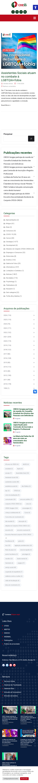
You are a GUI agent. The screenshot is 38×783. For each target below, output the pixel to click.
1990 (5, 388)
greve (21, 541)
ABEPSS (7, 629)
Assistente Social (11, 477)
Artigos (8, 223)
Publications (10, 285)
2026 (5, 315)
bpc (7, 490)
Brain (8, 227)
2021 (5, 337)
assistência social (11, 486)
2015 (5, 362)
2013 (5, 371)
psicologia (26, 554)
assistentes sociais (12, 482)
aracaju (8, 473)
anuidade (9, 468)
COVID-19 (9, 234)
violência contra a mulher (13, 576)
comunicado (10, 499)
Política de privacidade (12, 644)
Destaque (9, 242)
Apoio (20, 468)
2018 (5, 350)
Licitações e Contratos (14, 271)
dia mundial (9, 521)
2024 (5, 324)
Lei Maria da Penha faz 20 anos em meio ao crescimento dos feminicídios (18, 178)
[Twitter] (21, 12)
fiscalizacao (9, 541)
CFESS (17, 490)
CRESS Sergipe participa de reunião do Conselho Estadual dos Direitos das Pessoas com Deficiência (18, 160)
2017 (5, 354)
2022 (5, 332)
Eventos (9, 260)
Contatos (8, 614)
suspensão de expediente (13, 572)
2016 (5, 358)
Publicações (8, 640)
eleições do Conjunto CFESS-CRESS (17, 526)
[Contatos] (3, 614)
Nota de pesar (10, 550)
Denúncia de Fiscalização (12, 685)
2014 (5, 367)
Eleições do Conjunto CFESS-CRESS (18, 249)
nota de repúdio (26, 550)
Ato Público (26, 486)
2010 (5, 384)
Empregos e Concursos (14, 252)
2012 (5, 375)
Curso (27, 512)
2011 (5, 380)
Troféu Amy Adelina (12, 296)
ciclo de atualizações (12, 495)
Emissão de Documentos (12, 692)
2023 (5, 328)
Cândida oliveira (8, 83)
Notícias (9, 274)
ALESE (26, 464)
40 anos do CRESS (12, 464)
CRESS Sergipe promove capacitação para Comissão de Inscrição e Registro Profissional (18, 170)
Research (9, 289)
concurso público (26, 499)
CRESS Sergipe (11, 508)
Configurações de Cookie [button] (11, 778)
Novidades (10, 278)
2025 (5, 320)
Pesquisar (8, 134)
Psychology (10, 281)
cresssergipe (26, 508)
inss (7, 545)
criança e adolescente (12, 512)
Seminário (9, 563)
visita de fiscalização (12, 580)
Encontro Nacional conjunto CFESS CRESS (18, 535)
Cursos (8, 238)
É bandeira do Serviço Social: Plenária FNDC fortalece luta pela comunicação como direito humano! (18, 187)
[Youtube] (25, 12)
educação (22, 521)
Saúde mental (22, 558)
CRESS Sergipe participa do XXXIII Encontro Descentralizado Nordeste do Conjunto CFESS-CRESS (19, 197)
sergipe (21, 563)
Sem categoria (11, 292)
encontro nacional (23, 530)
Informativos (10, 267)
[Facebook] (17, 12)
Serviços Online (9, 681)
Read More (5, 105)
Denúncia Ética (9, 688)
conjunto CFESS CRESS (13, 504)
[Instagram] (13, 12)
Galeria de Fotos (11, 263)
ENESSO (7, 633)
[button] (35, 7)
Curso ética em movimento (14, 517)
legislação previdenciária (23, 545)
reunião (9, 558)
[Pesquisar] (31, 139)
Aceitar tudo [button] (24, 778)
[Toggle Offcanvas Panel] (34, 18)
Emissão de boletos (11, 696)
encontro (9, 530)
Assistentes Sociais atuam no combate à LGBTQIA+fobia (18, 76)
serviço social (10, 567)
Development (10, 245)
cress (28, 504)
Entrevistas (10, 256)
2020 (5, 341)
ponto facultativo (11, 554)
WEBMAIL (7, 637)
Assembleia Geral (22, 473)
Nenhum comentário (9, 86)
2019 (5, 345)
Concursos (9, 231)
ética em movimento (12, 585)
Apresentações (11, 220)
